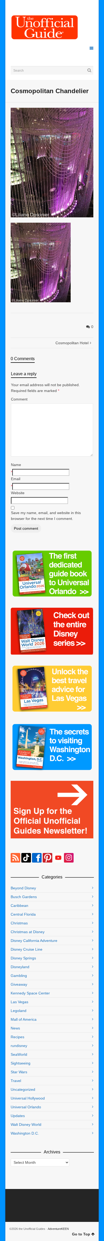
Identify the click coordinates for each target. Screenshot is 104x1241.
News (15, 1028)
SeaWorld (19, 1054)
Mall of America (24, 1019)
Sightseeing (20, 1063)
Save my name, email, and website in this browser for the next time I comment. (46, 516)
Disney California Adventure (34, 940)
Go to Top (81, 1234)
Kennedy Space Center (30, 993)
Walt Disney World (26, 1124)
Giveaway (19, 984)
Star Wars (19, 1072)
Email (15, 479)
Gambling (19, 975)
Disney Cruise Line (26, 949)
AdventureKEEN (58, 1228)
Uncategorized (23, 1089)
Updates (18, 1116)
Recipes (17, 1037)
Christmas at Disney (28, 932)
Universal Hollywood (28, 1098)
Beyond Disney (23, 888)
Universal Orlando (26, 1107)
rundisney (19, 1046)
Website (18, 493)
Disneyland (20, 967)
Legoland (18, 1011)
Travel (16, 1081)
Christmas (19, 923)
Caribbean (19, 905)
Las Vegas (19, 1002)
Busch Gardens (24, 897)
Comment (19, 399)
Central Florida (23, 914)
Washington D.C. (25, 1133)
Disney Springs (23, 958)
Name (16, 465)
